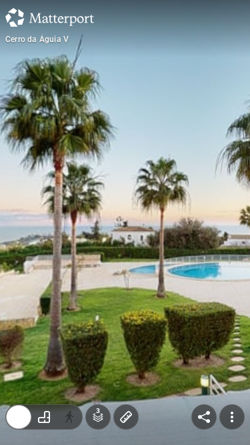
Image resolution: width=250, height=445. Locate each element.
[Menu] (232, 417)
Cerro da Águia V (37, 39)
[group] (44, 417)
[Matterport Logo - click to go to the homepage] (50, 17)
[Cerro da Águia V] (125, 222)
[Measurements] (126, 417)
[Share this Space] (204, 417)
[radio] (18, 417)
